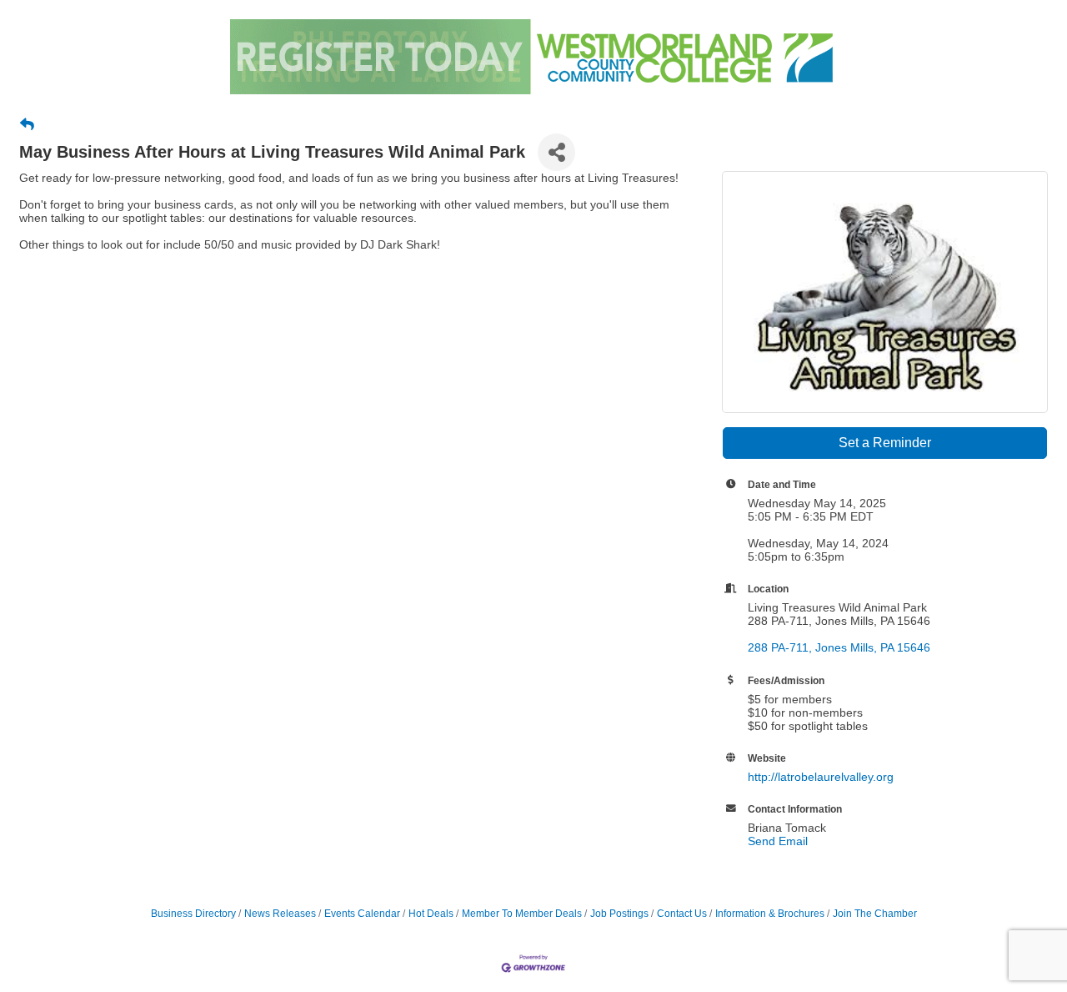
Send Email (778, 841)
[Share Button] (556, 152)
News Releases (280, 913)
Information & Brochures (769, 913)
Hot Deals (430, 913)
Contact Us (682, 913)
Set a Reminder (885, 443)
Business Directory (193, 913)
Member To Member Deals (522, 913)
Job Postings (619, 913)
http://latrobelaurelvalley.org (821, 776)
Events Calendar (362, 913)
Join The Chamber (875, 913)
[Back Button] (27, 125)
